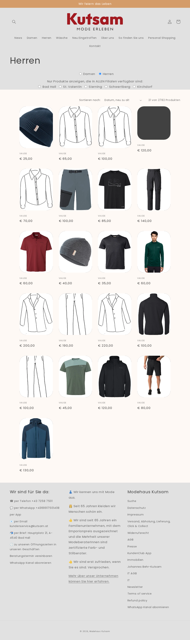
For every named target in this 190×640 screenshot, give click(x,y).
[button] (14, 21)
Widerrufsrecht (138, 533)
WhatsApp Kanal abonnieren (30, 563)
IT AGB (132, 573)
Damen (89, 74)
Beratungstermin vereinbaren (31, 556)
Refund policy (137, 600)
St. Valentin (72, 86)
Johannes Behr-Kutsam (144, 567)
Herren (108, 74)
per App (15, 514)
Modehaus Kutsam (99, 631)
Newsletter (135, 587)
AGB (130, 539)
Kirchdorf (145, 86)
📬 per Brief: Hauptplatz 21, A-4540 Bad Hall (31, 535)
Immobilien (135, 560)
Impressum (135, 514)
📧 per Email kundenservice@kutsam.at (29, 524)
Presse (132, 546)
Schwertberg (119, 86)
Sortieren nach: (90, 100)
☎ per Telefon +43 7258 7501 (31, 501)
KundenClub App (139, 553)
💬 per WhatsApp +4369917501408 (35, 508)
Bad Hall (49, 86)
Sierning (95, 86)
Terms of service (139, 593)
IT (128, 580)
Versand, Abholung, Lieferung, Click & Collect (149, 524)
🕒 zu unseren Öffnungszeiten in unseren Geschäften (33, 547)
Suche (131, 501)
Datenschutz (136, 508)
